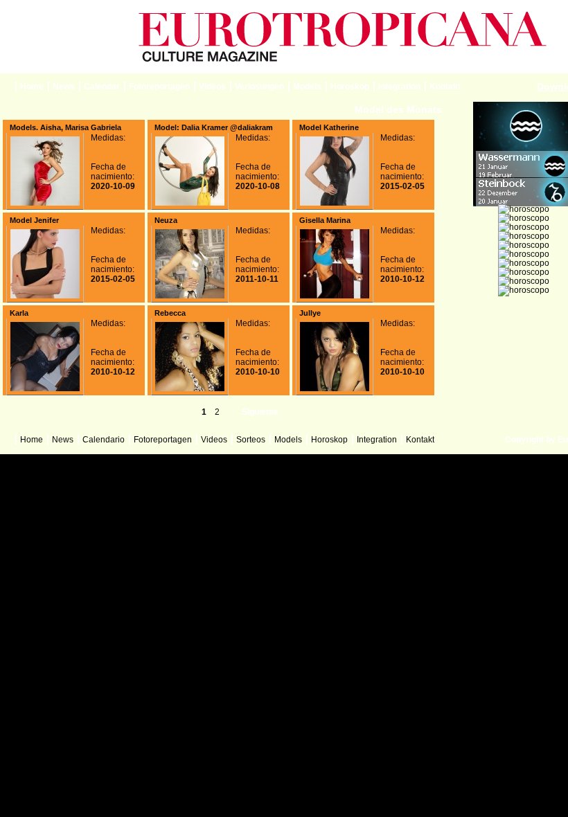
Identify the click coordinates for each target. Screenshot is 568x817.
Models (307, 86)
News (64, 86)
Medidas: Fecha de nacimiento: (113, 162)
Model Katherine (329, 127)
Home (32, 86)
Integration (399, 86)
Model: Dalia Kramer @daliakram (213, 127)
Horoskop (349, 86)
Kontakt (445, 86)
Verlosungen (259, 86)
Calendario (103, 440)
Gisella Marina (324, 220)
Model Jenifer (34, 220)
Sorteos (250, 440)
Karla (19, 313)
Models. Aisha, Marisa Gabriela (65, 127)
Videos (212, 86)
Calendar (102, 86)
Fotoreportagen (159, 86)
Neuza (165, 220)
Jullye (310, 313)
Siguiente (260, 412)
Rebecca (170, 313)
